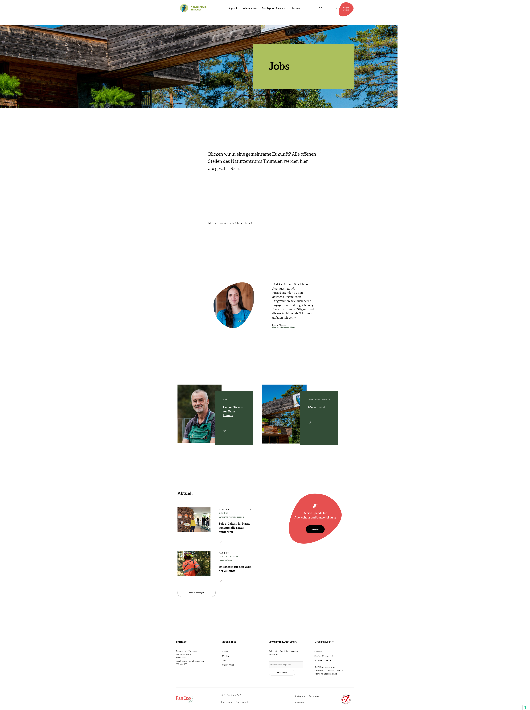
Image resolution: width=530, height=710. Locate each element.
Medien (225, 656)
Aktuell (225, 651)
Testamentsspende (322, 660)
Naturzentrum (250, 8)
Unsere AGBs (228, 665)
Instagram (300, 696)
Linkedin (299, 702)
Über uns (295, 8)
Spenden (318, 651)
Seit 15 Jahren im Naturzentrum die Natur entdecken (235, 528)
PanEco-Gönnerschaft (323, 656)
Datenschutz (242, 702)
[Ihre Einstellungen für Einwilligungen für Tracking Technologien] (525, 707)
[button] (336, 8)
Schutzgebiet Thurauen (273, 8)
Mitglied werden (346, 8)
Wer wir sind (316, 407)
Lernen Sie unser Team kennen (233, 411)
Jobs (224, 660)
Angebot (232, 8)
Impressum (226, 702)
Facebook (314, 696)
